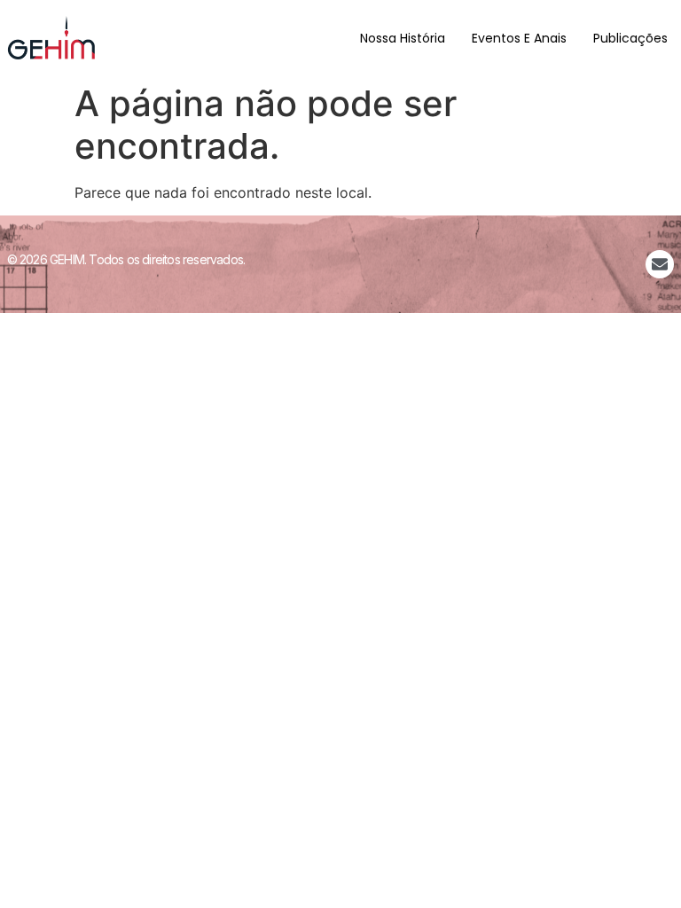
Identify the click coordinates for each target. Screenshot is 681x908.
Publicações (630, 38)
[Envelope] (660, 264)
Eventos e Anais (519, 38)
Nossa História (402, 38)
